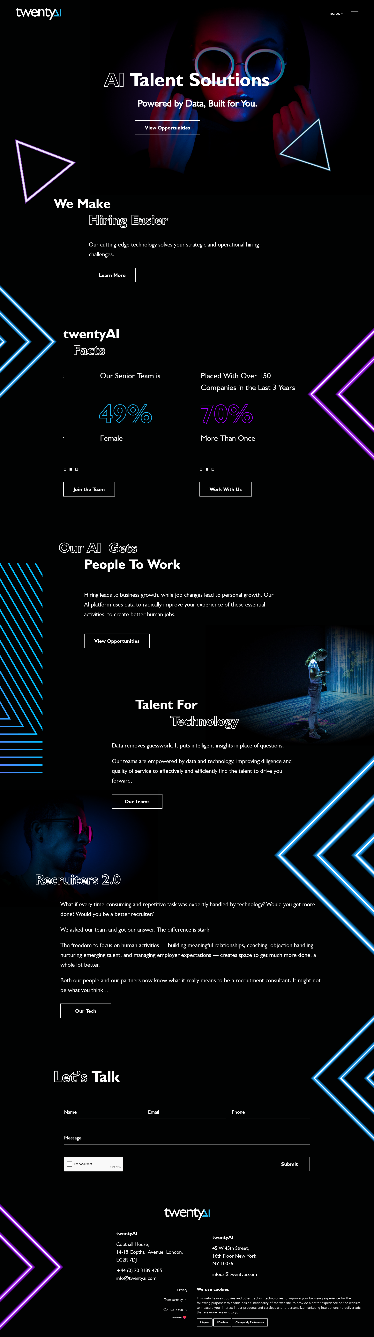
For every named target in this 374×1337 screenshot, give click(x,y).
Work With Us (226, 489)
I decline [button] (222, 1322)
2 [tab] (71, 469)
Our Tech (85, 1011)
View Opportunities (167, 128)
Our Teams (137, 801)
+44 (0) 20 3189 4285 (139, 1270)
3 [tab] (76, 469)
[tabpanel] (116, 413)
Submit (289, 1164)
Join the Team (89, 489)
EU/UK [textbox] (335, 14)
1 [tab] (65, 469)
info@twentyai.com (136, 1278)
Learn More (112, 275)
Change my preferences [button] (250, 1322)
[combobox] (334, 14)
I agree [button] (204, 1322)
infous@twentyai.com (234, 1274)
